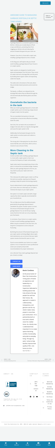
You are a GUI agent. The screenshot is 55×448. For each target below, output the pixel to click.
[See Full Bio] (30, 351)
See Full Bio (26, 351)
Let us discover (14, 253)
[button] (51, 16)
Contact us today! (17, 255)
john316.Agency (47, 424)
